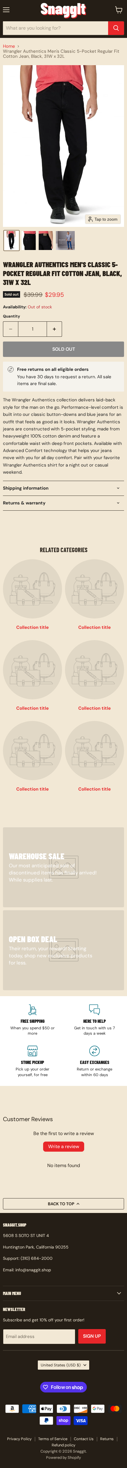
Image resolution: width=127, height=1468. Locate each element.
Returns (107, 1438)
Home (9, 46)
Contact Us (84, 1438)
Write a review (63, 1146)
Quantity (11, 316)
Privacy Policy (19, 1438)
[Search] (116, 28)
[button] (11, 240)
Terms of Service (52, 1438)
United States (61, 1365)
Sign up (92, 1336)
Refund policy (63, 1445)
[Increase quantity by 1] (54, 329)
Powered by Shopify (63, 1457)
